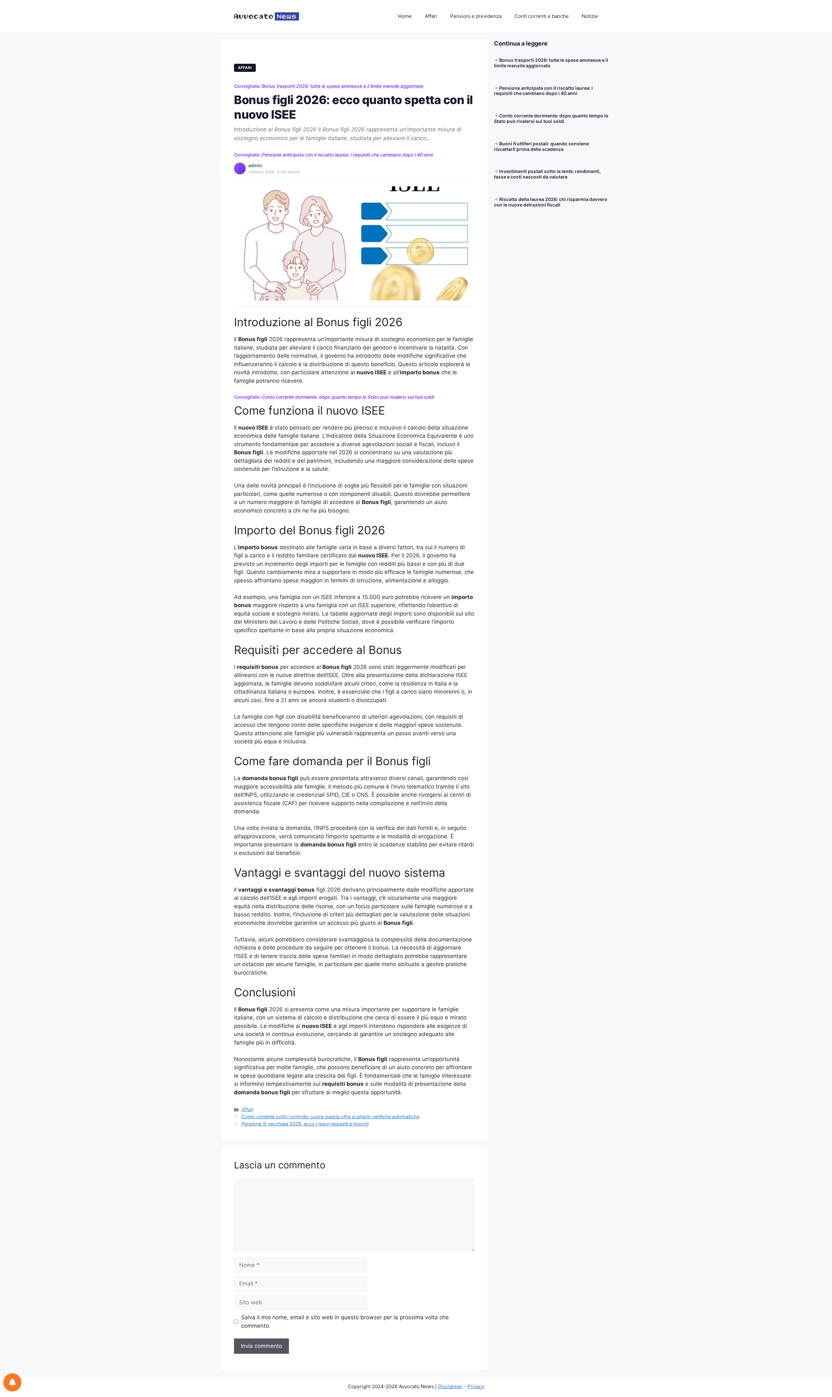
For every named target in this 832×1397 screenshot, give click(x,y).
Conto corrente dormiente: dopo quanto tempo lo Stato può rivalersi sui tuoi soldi (348, 397)
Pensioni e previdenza (475, 16)
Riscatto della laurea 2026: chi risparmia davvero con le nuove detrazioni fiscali (550, 201)
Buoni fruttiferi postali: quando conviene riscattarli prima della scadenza (541, 146)
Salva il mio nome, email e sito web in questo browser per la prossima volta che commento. (345, 1321)
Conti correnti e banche (541, 16)
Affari (431, 16)
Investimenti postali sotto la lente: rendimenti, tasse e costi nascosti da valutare (547, 174)
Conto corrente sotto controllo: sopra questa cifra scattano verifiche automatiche (330, 1116)
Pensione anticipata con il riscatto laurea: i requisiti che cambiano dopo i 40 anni (347, 154)
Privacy (475, 1386)
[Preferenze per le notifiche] (12, 1382)
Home (405, 16)
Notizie (590, 16)
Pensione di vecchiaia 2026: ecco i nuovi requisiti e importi (305, 1123)
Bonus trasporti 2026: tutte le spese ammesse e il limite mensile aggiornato (342, 86)
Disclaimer (450, 1386)
